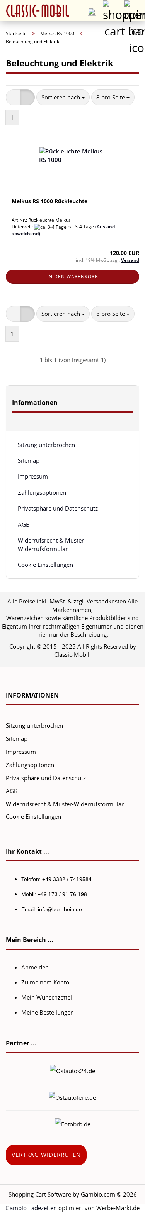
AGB (24, 524)
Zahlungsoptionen (42, 492)
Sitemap (28, 460)
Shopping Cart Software (40, 1194)
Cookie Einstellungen (45, 564)
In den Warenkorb (72, 276)
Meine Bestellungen (47, 1012)
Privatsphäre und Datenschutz (58, 508)
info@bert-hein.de (60, 909)
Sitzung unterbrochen (46, 444)
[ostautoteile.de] (72, 1097)
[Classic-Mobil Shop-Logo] (35, 10)
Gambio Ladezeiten (31, 1208)
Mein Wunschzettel (46, 997)
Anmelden (35, 967)
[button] (13, 97)
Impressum (33, 476)
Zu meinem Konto (45, 982)
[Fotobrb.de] (72, 1123)
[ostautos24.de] (72, 1070)
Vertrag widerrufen (46, 1154)
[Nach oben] (123, 1200)
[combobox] (63, 97)
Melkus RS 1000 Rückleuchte (49, 201)
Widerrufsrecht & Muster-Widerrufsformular (52, 544)
